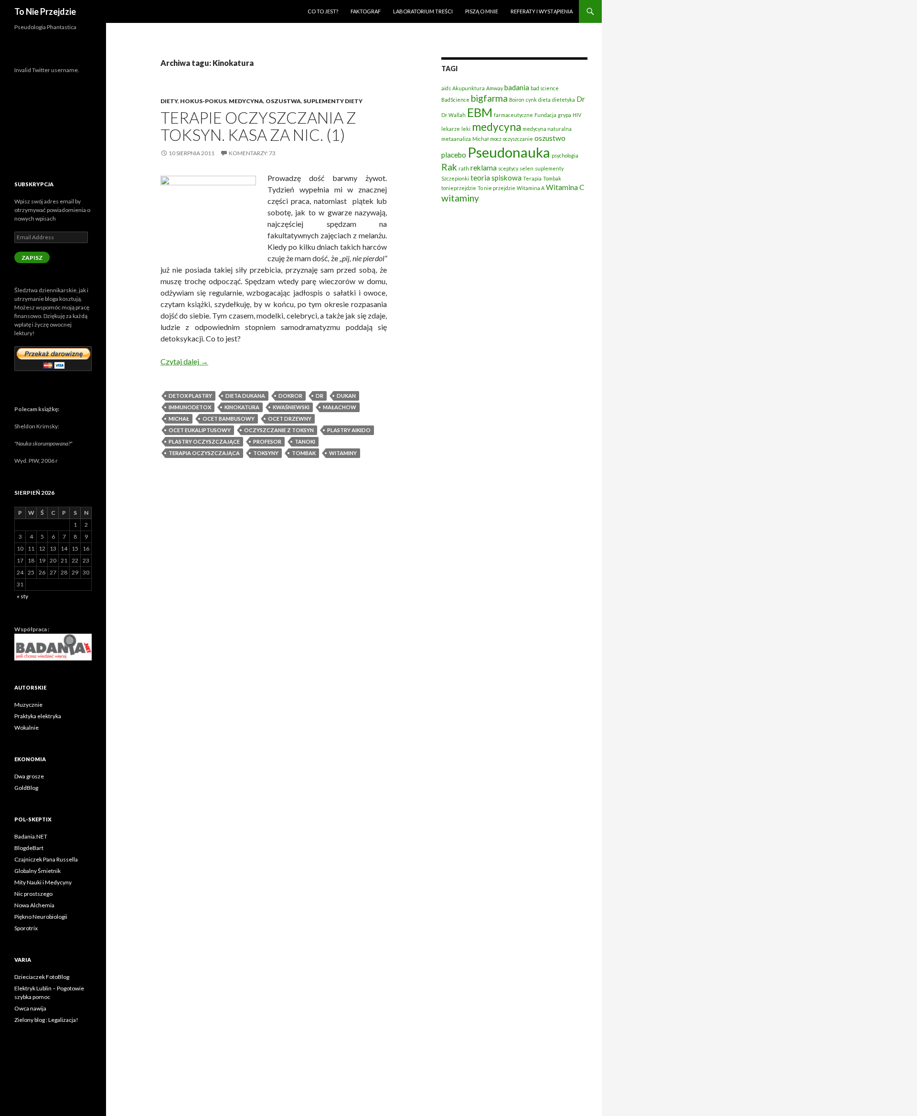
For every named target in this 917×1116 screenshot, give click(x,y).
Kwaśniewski (291, 407)
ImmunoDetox (190, 407)
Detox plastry (190, 396)
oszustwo (549, 138)
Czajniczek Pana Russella (46, 859)
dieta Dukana (245, 396)
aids (446, 88)
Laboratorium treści (423, 11)
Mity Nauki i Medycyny (43, 882)
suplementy (549, 168)
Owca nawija (30, 1008)
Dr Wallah (453, 115)
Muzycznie (28, 704)
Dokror (290, 396)
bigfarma (489, 98)
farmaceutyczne (513, 115)
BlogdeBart (28, 847)
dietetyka (563, 99)
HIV (577, 115)
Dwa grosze (29, 776)
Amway (494, 88)
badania (516, 87)
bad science (545, 88)
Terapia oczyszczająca (204, 453)
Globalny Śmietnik (37, 870)
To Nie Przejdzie (45, 11)
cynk (531, 99)
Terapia (532, 178)
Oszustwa (283, 101)
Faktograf (366, 11)
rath (463, 168)
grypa (564, 115)
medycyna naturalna (547, 129)
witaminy (343, 453)
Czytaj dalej (184, 361)
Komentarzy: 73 (252, 153)
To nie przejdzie (496, 188)
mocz (495, 139)
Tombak (304, 453)
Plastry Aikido (349, 430)
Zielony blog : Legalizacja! (46, 1019)
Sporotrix (26, 928)
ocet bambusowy (229, 418)
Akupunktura (468, 88)
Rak (449, 166)
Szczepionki (455, 178)
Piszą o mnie (481, 11)
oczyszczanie (518, 139)
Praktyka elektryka (37, 716)
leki (465, 129)
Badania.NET (30, 836)
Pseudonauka (509, 152)
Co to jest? (323, 11)
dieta (544, 99)
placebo (453, 154)
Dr (319, 396)
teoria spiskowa (496, 177)
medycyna (496, 126)
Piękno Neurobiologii (40, 916)
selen (526, 168)
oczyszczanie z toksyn (279, 430)
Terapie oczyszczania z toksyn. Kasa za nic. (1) (258, 126)
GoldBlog (26, 787)
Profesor (267, 441)
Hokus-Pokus (203, 101)
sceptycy (508, 168)
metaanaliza (456, 139)
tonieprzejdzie (458, 188)
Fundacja (545, 115)
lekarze (450, 129)
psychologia (565, 155)
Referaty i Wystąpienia (542, 11)
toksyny (265, 453)
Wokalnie (26, 727)
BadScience (455, 99)
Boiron (516, 99)
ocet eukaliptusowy (200, 430)
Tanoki (305, 441)
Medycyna (246, 101)
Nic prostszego (33, 893)
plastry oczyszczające (204, 441)
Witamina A (530, 188)
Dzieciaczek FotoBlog (41, 976)
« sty (22, 596)
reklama (483, 167)
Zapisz (32, 257)
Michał (179, 418)
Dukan (346, 396)
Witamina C (565, 187)
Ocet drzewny (289, 418)
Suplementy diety (333, 101)
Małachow (339, 407)
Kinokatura (241, 407)
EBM (479, 112)
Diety (169, 101)
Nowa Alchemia (34, 905)
